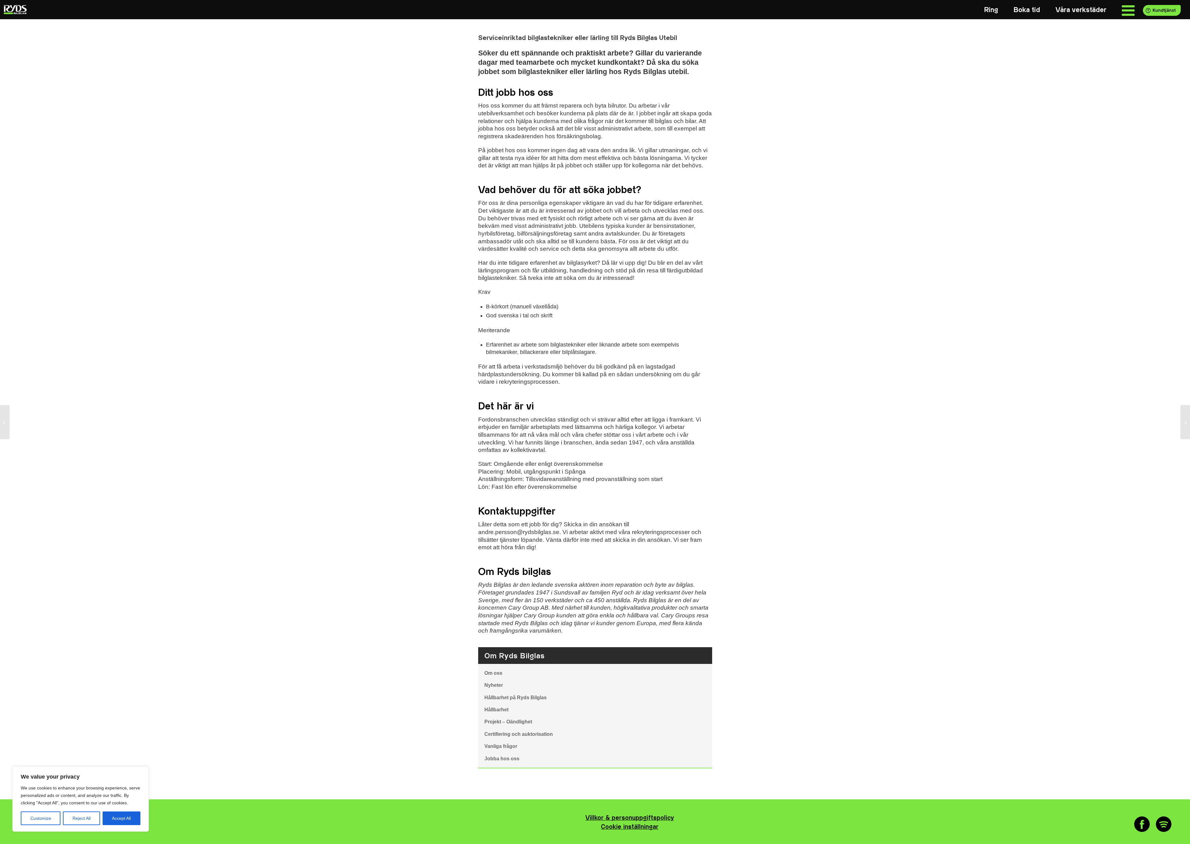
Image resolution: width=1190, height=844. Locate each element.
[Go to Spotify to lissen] (1164, 824)
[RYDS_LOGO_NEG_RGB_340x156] (14, 9)
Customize (40, 818)
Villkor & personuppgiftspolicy (629, 818)
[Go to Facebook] (1142, 824)
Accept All (121, 818)
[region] (80, 799)
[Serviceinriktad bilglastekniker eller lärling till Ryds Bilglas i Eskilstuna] (5, 422)
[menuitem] (991, 10)
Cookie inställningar (630, 827)
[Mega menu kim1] (1128, 10)
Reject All (81, 818)
